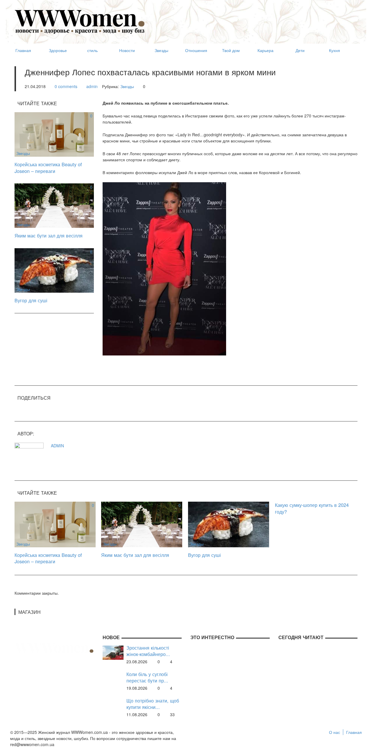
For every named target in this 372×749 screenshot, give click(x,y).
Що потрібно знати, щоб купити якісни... (152, 703)
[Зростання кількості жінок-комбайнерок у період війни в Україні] (113, 652)
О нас (334, 732)
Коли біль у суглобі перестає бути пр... (147, 677)
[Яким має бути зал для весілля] (54, 205)
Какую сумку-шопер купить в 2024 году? (312, 508)
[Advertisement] (251, 19)
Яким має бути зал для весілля (49, 235)
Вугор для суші (31, 300)
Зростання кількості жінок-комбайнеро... (148, 650)
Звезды (127, 86)
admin (92, 86)
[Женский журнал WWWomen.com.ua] (80, 21)
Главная (354, 732)
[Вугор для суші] (54, 270)
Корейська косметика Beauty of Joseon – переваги (48, 167)
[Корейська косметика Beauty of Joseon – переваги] (54, 134)
